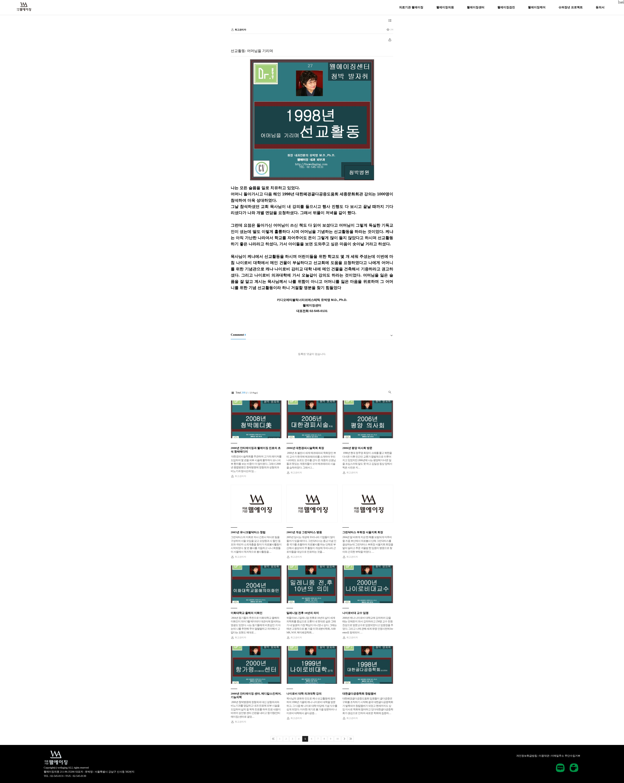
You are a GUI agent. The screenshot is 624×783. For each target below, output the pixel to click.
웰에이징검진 (506, 7)
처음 (273, 739)
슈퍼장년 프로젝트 (571, 7)
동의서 (600, 7)
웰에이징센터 (475, 7)
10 (337, 739)
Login (621, 2)
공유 (389, 39)
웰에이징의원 (445, 7)
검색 (389, 392)
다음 (344, 739)
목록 (390, 20)
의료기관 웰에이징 (411, 7)
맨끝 (351, 739)
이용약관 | (544, 755)
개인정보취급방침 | (527, 755)
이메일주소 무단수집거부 (565, 755)
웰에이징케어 (537, 7)
